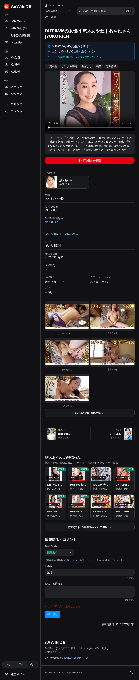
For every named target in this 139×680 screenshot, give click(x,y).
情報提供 (16, 104)
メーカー (16, 86)
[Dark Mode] (31, 665)
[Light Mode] (8, 665)
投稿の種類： (52, 546)
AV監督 (15, 72)
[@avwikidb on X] (132, 673)
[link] (50, 16)
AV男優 (15, 65)
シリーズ (16, 94)
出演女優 (52, 66)
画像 (98, 66)
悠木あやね (82, 51)
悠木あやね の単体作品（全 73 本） (88, 527)
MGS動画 (17, 43)
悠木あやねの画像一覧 (88, 412)
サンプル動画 (69, 66)
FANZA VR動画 (20, 35)
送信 (55, 615)
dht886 (49, 222)
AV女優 (15, 57)
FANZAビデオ (19, 28)
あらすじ (86, 66)
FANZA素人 (18, 21)
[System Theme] (20, 665)
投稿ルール (69, 560)
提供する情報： (54, 583)
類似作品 (111, 66)
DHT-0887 (115, 433)
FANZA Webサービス (76, 657)
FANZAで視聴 (92, 160)
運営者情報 (18, 674)
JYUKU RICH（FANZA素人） (63, 234)
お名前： (50, 566)
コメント (16, 111)
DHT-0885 (64, 433)
